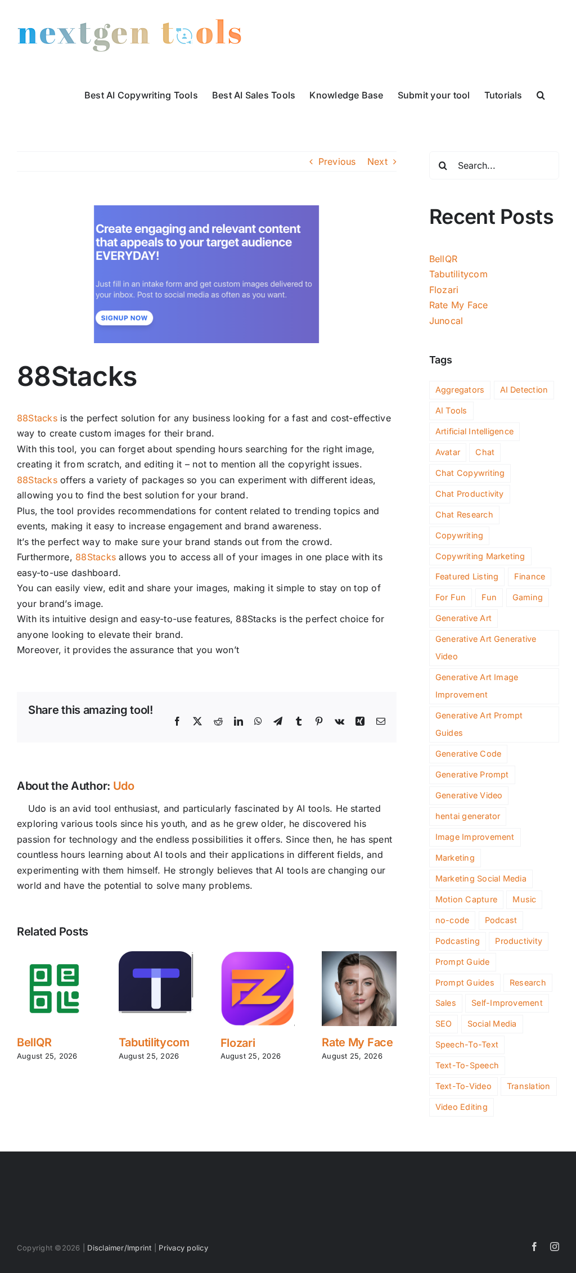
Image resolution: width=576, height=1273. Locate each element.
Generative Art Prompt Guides (479, 723)
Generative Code (468, 753)
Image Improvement (475, 837)
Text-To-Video (463, 1086)
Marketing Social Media (480, 878)
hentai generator (468, 816)
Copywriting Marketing (480, 556)
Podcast (501, 920)
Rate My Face (357, 1042)
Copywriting (459, 535)
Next (377, 161)
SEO (443, 1023)
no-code (452, 920)
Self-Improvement (507, 1002)
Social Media (492, 1023)
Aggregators (460, 389)
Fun (489, 597)
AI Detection (524, 389)
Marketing (455, 857)
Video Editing (461, 1107)
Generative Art (463, 618)
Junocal (446, 320)
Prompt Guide (462, 961)
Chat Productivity (469, 493)
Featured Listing (467, 576)
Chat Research (464, 514)
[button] (541, 94)
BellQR (34, 1042)
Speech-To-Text (466, 1044)
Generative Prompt (472, 774)
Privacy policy (183, 1247)
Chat (484, 452)
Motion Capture (466, 899)
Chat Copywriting (470, 473)
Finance (530, 576)
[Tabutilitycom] (156, 956)
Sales (445, 1002)
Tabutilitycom (154, 1042)
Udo (123, 786)
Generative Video (469, 795)
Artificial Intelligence (474, 431)
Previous (337, 161)
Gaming (527, 597)
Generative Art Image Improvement (477, 685)
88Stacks (37, 418)
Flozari (237, 1043)
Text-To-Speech (467, 1065)
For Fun (450, 597)
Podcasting (457, 941)
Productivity (518, 941)
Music (524, 899)
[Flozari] (257, 956)
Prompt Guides (464, 982)
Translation (529, 1086)
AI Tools (451, 410)
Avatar (447, 452)
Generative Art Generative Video (486, 647)
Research (528, 982)
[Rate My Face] (359, 956)
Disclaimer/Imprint (119, 1247)
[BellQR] (54, 956)
